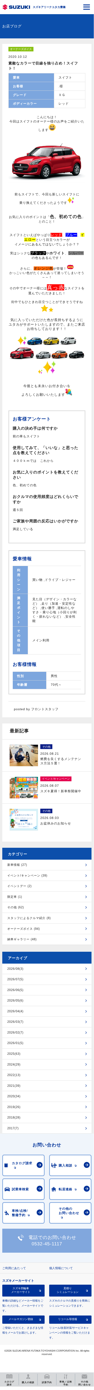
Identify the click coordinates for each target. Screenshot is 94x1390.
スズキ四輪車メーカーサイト (20, 1290)
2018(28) (13, 1117)
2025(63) (13, 1053)
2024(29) (13, 1064)
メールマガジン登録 (20, 1319)
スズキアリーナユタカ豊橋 (49, 7)
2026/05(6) (15, 1000)
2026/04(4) (15, 1011)
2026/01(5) (15, 1043)
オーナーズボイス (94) (23, 928)
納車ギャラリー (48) (22, 939)
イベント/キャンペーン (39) (27, 875)
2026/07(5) (15, 979)
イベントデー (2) (19, 886)
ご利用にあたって (14, 1268)
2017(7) (13, 1128)
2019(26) (13, 1107)
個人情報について (61, 1268)
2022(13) (13, 1075)
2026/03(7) (15, 1021)
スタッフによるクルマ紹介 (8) (29, 918)
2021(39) (13, 1085)
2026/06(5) (15, 990)
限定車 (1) (14, 896)
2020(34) (13, 1096)
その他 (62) (15, 907)
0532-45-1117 (47, 1243)
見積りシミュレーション (68, 1290)
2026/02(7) (15, 1032)
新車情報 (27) (17, 864)
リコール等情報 (67, 1319)
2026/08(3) (15, 968)
